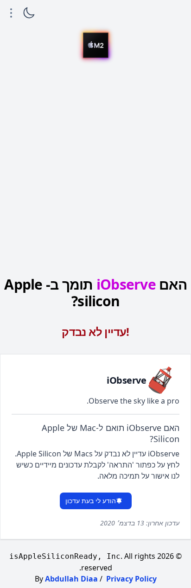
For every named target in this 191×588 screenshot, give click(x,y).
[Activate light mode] (28, 12)
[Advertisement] (95, 168)
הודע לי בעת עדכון (90, 500)
